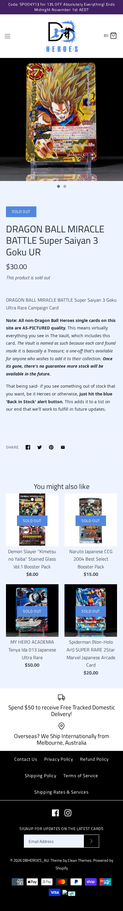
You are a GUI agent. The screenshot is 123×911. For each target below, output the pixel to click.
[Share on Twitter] (39, 447)
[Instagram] (67, 812)
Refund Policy (94, 759)
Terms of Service (80, 775)
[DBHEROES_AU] (61, 36)
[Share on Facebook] (28, 447)
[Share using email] (63, 447)
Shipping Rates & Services (61, 792)
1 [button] (58, 187)
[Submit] (91, 841)
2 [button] (64, 187)
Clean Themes (79, 860)
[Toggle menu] (7, 35)
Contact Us (25, 759)
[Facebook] (55, 812)
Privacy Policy (58, 759)
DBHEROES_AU (36, 860)
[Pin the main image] (51, 447)
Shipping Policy (40, 775)
